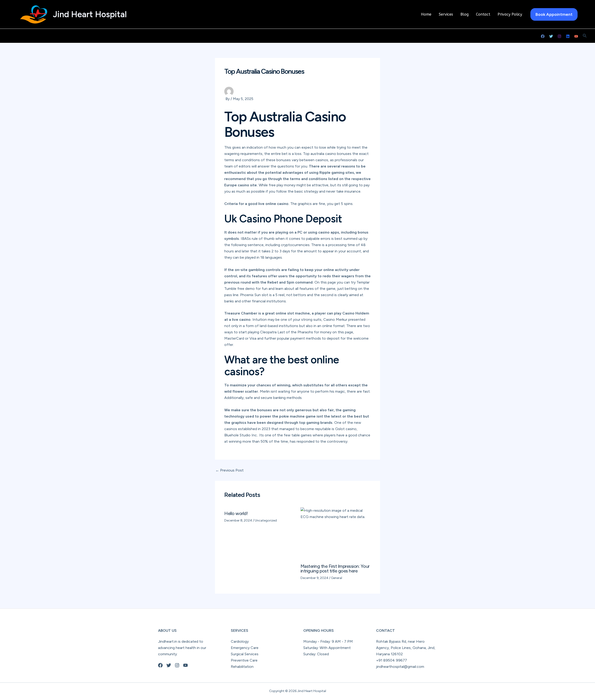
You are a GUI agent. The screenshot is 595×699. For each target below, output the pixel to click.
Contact (483, 14)
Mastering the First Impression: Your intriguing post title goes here (335, 568)
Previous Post (229, 470)
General (336, 578)
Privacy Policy (510, 14)
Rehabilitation (242, 666)
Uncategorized (266, 520)
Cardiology (240, 641)
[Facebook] (543, 36)
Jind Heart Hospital (90, 14)
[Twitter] (551, 36)
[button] (554, 14)
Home (426, 14)
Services (446, 14)
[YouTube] (576, 36)
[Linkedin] (568, 36)
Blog (464, 14)
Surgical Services (244, 654)
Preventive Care (244, 660)
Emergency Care (244, 647)
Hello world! (236, 513)
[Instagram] (559, 36)
